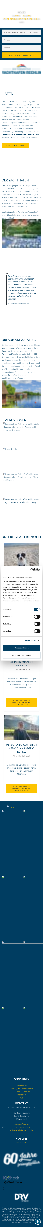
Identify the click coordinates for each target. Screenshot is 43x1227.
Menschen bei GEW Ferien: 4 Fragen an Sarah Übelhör (21, 662)
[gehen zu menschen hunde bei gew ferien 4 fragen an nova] (21, 555)
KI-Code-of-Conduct (22, 1091)
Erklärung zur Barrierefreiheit (21, 1088)
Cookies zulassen (21, 648)
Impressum (21, 1094)
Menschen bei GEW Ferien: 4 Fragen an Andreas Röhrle (21, 748)
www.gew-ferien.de (21, 1124)
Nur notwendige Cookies (21, 655)
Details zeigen (30, 640)
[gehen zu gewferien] (35, 808)
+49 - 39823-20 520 (23, 1127)
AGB (21, 1097)
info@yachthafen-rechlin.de (21, 1130)
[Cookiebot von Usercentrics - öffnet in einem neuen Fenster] (30, 569)
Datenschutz (21, 1085)
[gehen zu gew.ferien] (30, 808)
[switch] (37, 617)
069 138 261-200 (21, 1142)
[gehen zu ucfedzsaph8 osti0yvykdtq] (39, 808)
